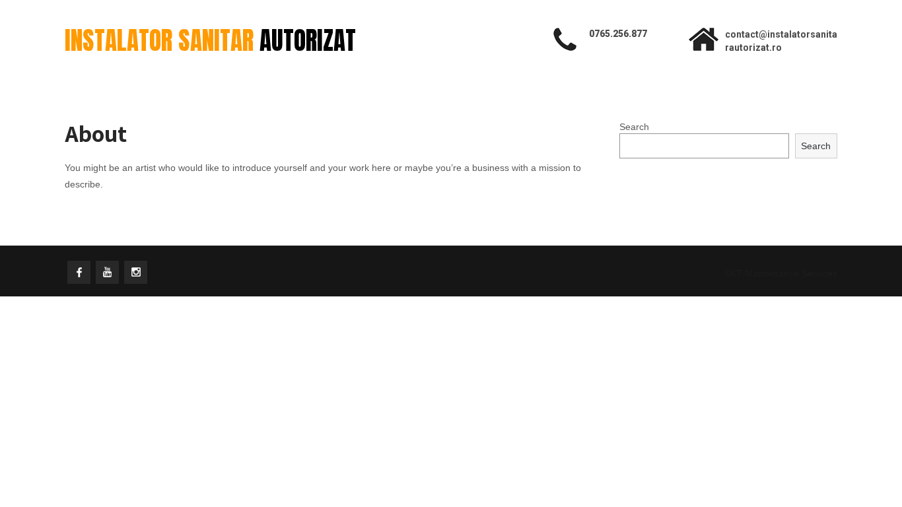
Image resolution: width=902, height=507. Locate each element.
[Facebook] (78, 272)
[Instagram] (135, 272)
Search (634, 126)
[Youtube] (107, 272)
